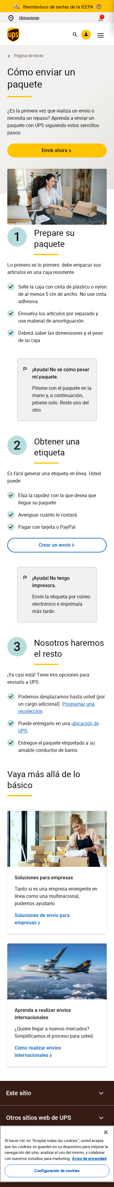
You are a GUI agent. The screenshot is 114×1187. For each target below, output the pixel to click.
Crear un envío (55, 545)
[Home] (14, 34)
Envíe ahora (54, 150)
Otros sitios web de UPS (38, 1117)
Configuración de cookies (57, 1170)
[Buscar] (75, 35)
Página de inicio (28, 55)
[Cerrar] (105, 1132)
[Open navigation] (101, 34)
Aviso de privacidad (89, 1158)
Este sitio (18, 1093)
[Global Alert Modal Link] (98, 6)
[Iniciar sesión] (86, 35)
